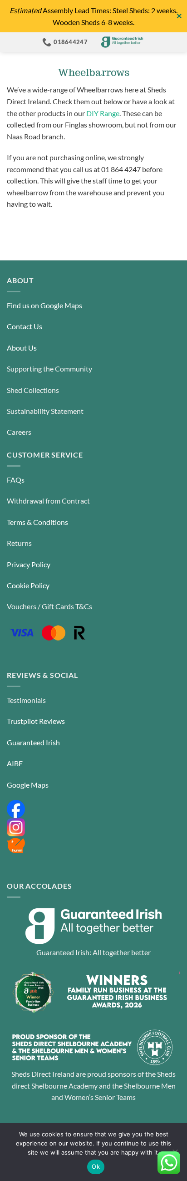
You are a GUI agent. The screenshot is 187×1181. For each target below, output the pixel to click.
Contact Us (24, 326)
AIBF (15, 763)
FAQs (16, 479)
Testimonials (26, 700)
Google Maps (28, 784)
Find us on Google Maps (44, 305)
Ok (96, 1166)
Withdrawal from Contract (48, 500)
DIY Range (102, 113)
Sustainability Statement (45, 411)
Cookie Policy (28, 585)
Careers (19, 432)
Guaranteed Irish (33, 742)
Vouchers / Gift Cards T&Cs (49, 606)
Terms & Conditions (37, 522)
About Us (22, 347)
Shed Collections (33, 390)
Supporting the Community (49, 368)
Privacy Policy (28, 564)
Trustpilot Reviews (36, 721)
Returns (19, 543)
